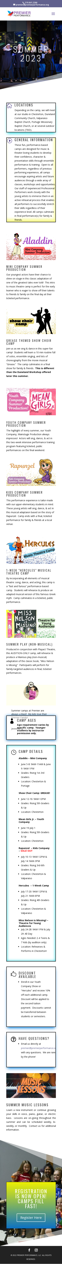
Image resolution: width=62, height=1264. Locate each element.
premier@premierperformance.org (39, 1048)
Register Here (31, 1217)
